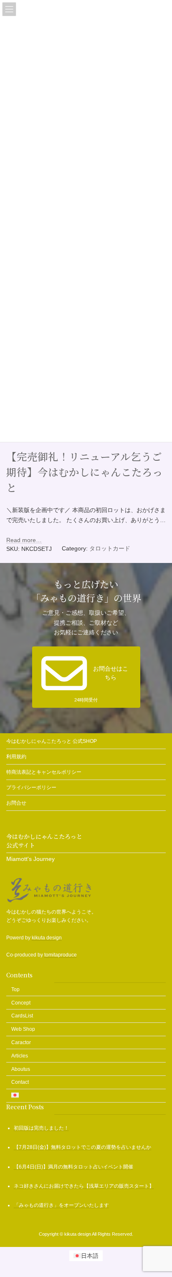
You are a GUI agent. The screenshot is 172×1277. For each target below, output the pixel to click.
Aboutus (20, 1069)
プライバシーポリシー (31, 787)
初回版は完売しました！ (41, 1128)
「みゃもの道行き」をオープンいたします (61, 1205)
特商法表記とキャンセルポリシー (43, 772)
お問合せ (16, 803)
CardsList (22, 1016)
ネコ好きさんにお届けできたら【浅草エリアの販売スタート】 (84, 1186)
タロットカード (109, 548)
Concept (20, 1003)
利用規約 (16, 757)
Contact (20, 1082)
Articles (19, 1056)
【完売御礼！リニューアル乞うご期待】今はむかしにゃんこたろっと (84, 472)
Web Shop (23, 1029)
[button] (86, 677)
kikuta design (47, 938)
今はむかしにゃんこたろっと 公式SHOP (51, 741)
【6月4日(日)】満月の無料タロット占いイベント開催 (73, 1167)
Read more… (24, 540)
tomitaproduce (60, 955)
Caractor (21, 1042)
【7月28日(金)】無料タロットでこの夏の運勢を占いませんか (82, 1147)
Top (15, 989)
